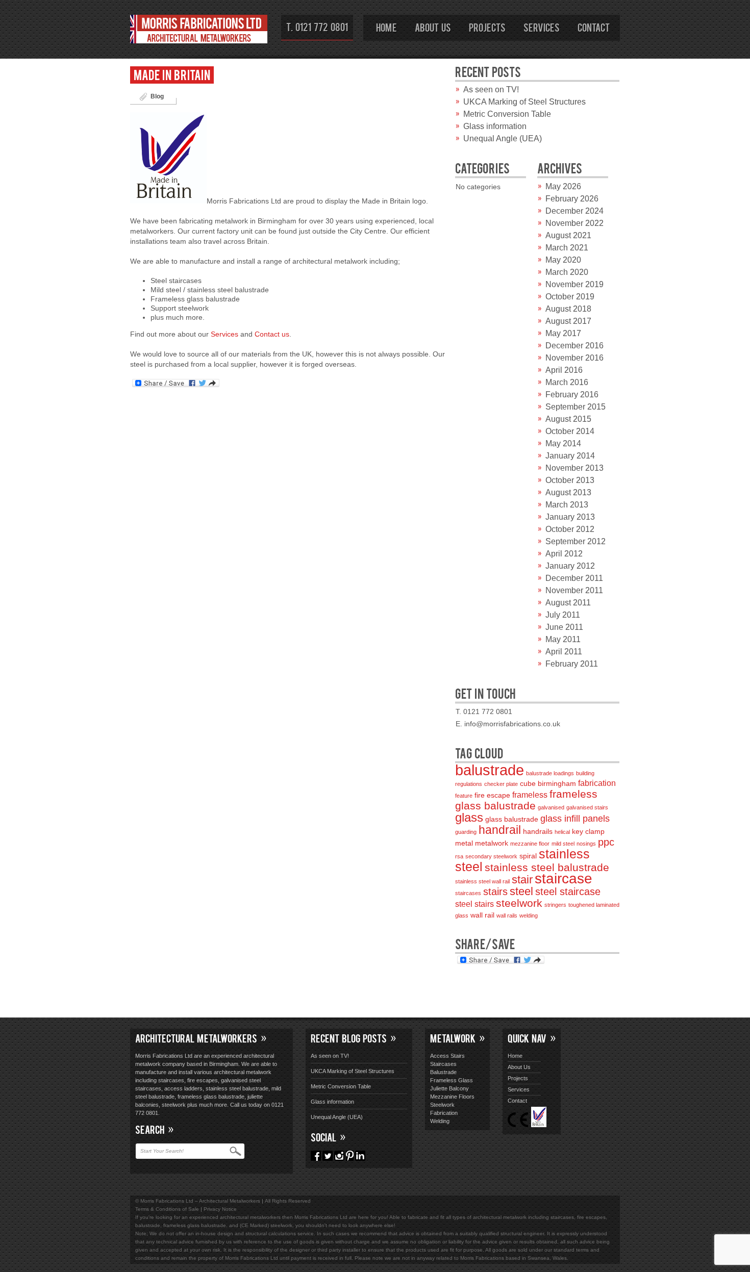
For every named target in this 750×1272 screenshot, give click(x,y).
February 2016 (571, 394)
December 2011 (574, 578)
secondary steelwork (491, 856)
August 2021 (568, 235)
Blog (157, 96)
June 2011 (564, 627)
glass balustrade (511, 819)
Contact (594, 27)
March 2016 (566, 382)
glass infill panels (575, 818)
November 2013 (574, 468)
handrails (538, 831)
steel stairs (474, 904)
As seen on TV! (491, 89)
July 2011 (562, 614)
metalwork (491, 843)
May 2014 (563, 443)
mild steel (563, 844)
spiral (528, 856)
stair (522, 879)
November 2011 (574, 590)
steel (521, 891)
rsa (459, 856)
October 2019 (569, 296)
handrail (500, 829)
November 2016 (574, 357)
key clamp (588, 831)
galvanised (551, 807)
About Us (433, 27)
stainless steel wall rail (482, 881)
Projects (487, 27)
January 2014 (570, 455)
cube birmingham (548, 783)
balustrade (489, 769)
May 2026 (563, 186)
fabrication (597, 783)
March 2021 (566, 247)
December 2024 (574, 211)
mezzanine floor (529, 844)
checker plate (501, 784)
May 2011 (563, 639)
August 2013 (568, 492)
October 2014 (569, 431)
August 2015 (568, 419)
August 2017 (568, 321)
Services (541, 27)
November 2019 (574, 284)
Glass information (495, 126)
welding (528, 915)
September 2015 (575, 406)
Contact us (272, 334)
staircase (563, 878)
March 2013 (566, 504)
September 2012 (575, 541)
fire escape (492, 795)
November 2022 (574, 223)
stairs (495, 891)
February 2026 (571, 198)
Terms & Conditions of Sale (167, 1209)
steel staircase (568, 891)
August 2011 (568, 602)
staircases (468, 893)
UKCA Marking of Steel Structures (524, 101)
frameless (529, 795)
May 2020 (563, 260)
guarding (466, 832)
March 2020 (566, 272)
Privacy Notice (220, 1209)
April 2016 (564, 370)
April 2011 (563, 651)
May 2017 (563, 333)
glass (469, 817)
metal (464, 843)
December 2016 (574, 345)
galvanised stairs (587, 807)
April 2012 (564, 553)
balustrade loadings (550, 773)
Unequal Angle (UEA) (502, 138)
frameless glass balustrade (526, 799)
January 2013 (570, 517)
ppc (606, 842)
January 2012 (570, 566)
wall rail (482, 915)
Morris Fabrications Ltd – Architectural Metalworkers (199, 31)
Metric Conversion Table (507, 114)
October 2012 (569, 529)
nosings (586, 844)
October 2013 (569, 480)
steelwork (519, 903)
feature (463, 796)
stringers (555, 905)
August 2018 (568, 308)
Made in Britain (172, 74)
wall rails (506, 915)
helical (562, 832)
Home (386, 27)
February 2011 (571, 663)
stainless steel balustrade (547, 867)
